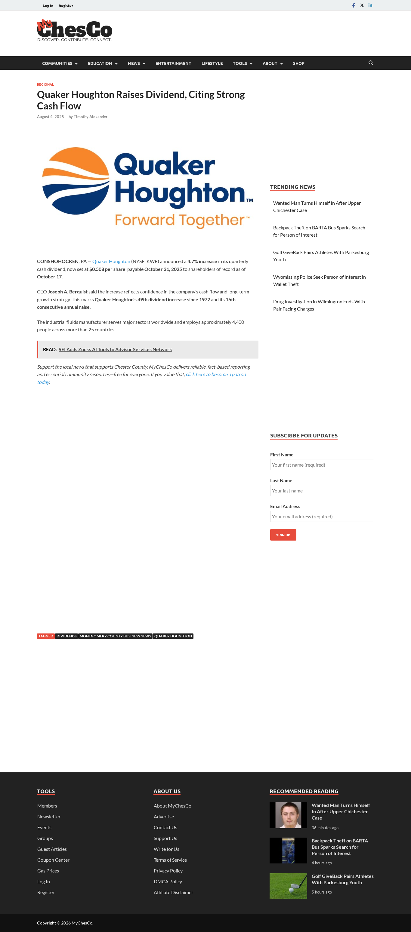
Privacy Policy (168, 870)
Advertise (164, 816)
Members (47, 805)
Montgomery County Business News (115, 636)
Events (44, 827)
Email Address (285, 506)
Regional (45, 84)
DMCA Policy (168, 881)
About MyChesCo (172, 805)
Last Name (281, 480)
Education (100, 63)
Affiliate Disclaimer (173, 892)
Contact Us (165, 827)
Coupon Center (53, 860)
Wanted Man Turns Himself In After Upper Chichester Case (341, 811)
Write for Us (166, 849)
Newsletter (48, 816)
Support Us (165, 838)
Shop (298, 63)
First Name (282, 454)
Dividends (66, 636)
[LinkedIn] (370, 5)
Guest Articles (52, 849)
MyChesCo (82, 922)
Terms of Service (170, 860)
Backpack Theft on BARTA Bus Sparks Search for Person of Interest (340, 847)
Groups (45, 838)
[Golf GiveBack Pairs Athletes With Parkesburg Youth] (288, 876)
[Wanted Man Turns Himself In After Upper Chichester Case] (288, 805)
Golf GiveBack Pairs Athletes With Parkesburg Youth (343, 879)
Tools (240, 63)
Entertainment (173, 63)
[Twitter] (362, 5)
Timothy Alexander (90, 116)
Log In (48, 5)
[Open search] (370, 63)
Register (66, 5)
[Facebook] (353, 5)
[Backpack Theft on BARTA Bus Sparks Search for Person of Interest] (288, 841)
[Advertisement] (264, 32)
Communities (57, 63)
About (270, 63)
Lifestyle (212, 63)
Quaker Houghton (111, 261)
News (134, 63)
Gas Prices (48, 870)
